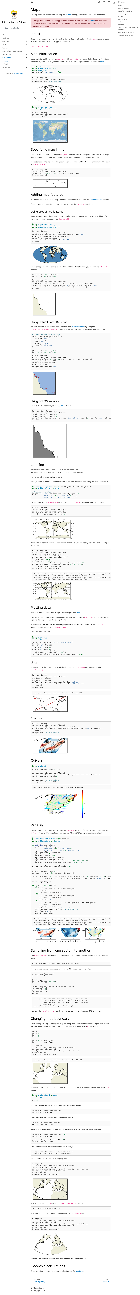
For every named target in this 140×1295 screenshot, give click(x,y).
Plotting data (122, 19)
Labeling (121, 16)
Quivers (120, 22)
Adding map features (125, 14)
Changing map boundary (126, 32)
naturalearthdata (78, 327)
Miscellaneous (6, 67)
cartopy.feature (96, 200)
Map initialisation (123, 8)
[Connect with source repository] (109, 2)
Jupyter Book (18, 73)
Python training (7, 35)
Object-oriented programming (12, 51)
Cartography (6, 57)
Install (120, 5)
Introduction (6, 38)
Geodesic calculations (125, 35)
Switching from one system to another (128, 28)
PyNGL (6, 64)
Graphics (5, 48)
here (102, 62)
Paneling (121, 24)
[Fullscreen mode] (104, 2)
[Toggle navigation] (32, 2)
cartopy (69, 15)
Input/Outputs (6, 54)
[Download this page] (114, 2)
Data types (5, 41)
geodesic (79, 1271)
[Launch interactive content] (98, 2)
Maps (6, 61)
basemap (91, 21)
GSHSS (60, 406)
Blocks (4, 44)
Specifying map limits (125, 11)
